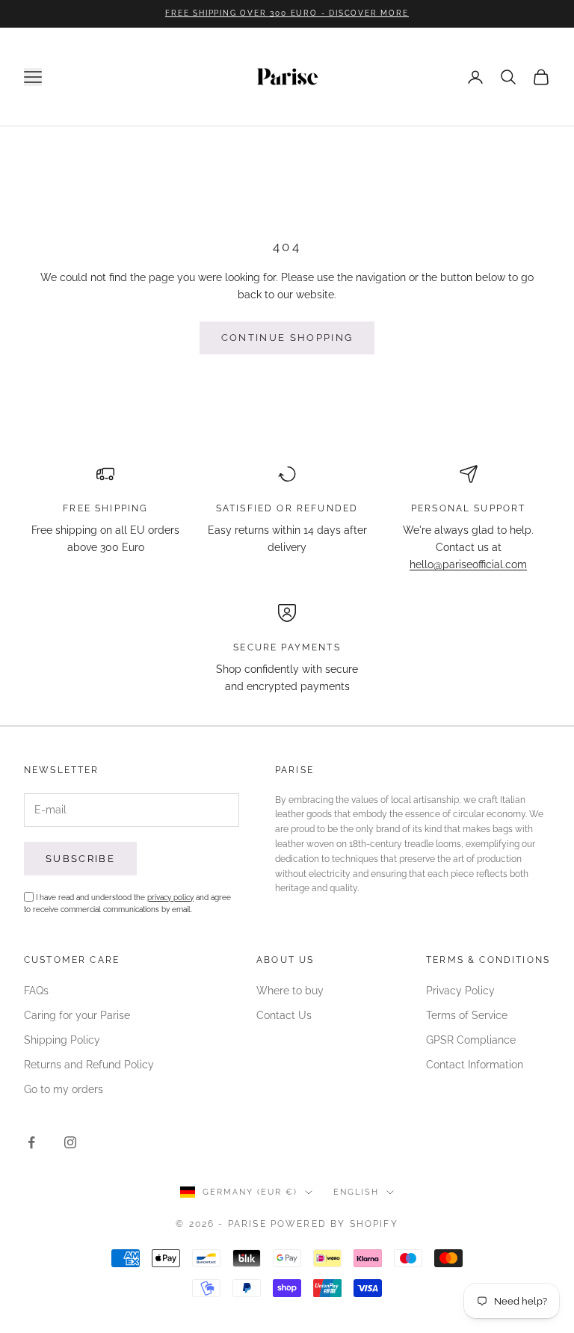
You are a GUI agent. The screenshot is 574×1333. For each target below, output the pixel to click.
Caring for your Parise (77, 1015)
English (356, 1192)
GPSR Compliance (471, 1040)
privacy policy (170, 897)
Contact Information (474, 1065)
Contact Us (284, 1015)
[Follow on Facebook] (31, 1142)
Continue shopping (287, 337)
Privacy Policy (460, 991)
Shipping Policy (62, 1040)
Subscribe (80, 858)
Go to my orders (63, 1089)
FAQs (36, 991)
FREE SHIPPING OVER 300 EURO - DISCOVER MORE (286, 13)
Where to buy (290, 991)
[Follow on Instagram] (70, 1142)
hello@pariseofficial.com (468, 564)
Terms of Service (466, 1015)
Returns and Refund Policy (89, 1065)
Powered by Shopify (334, 1224)
